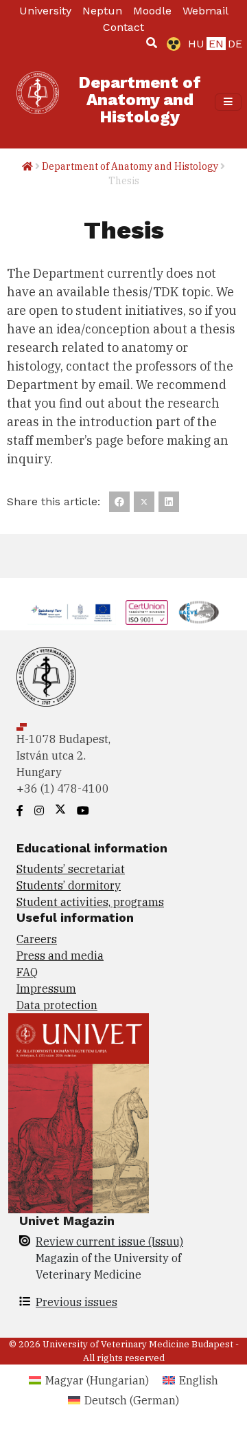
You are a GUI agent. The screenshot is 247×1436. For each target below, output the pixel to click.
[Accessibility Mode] (170, 44)
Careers (36, 939)
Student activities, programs (90, 902)
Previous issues (76, 1302)
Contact (123, 27)
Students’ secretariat (70, 869)
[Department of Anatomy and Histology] (37, 101)
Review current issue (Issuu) (109, 1241)
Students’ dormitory (68, 885)
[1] (151, 42)
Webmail (205, 10)
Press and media (60, 955)
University (45, 10)
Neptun (102, 10)
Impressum (46, 988)
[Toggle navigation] (228, 101)
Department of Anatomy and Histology (130, 166)
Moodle (152, 10)
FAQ (27, 972)
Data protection (56, 1005)
